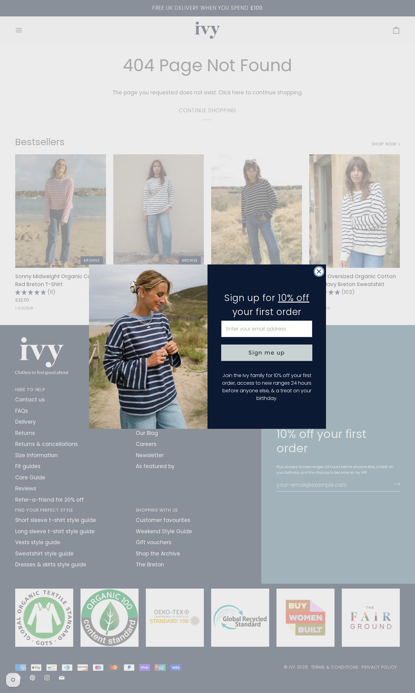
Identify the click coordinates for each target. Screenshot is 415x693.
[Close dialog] (319, 271)
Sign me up (267, 352)
